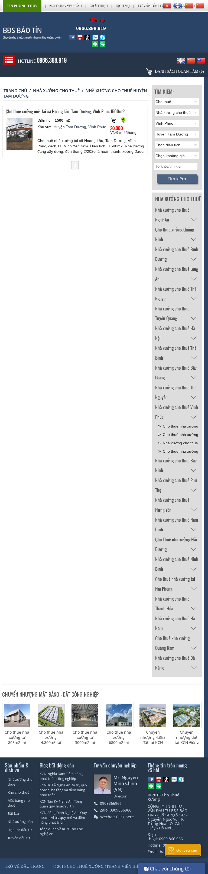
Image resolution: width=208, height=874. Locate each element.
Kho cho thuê (18, 792)
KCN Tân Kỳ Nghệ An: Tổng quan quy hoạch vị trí (61, 804)
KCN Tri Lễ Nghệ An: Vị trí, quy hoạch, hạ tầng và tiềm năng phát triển (63, 790)
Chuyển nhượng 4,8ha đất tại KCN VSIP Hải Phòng (152, 742)
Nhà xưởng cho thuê (56, 90)
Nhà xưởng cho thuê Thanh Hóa (172, 599)
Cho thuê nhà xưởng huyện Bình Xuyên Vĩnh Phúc (180, 435)
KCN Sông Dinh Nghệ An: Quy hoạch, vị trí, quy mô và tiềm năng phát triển (63, 817)
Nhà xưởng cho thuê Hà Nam (175, 619)
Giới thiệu (99, 6)
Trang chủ (15, 90)
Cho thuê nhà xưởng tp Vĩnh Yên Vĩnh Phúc (180, 427)
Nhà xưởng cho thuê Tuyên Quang (172, 309)
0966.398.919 (91, 28)
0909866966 (111, 803)
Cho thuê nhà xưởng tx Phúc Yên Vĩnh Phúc (180, 452)
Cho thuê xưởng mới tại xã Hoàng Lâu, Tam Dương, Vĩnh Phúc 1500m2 (65, 111)
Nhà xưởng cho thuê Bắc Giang (176, 369)
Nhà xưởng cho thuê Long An (176, 270)
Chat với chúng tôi (169, 868)
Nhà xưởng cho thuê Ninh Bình (176, 560)
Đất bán (14, 813)
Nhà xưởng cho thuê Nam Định (176, 521)
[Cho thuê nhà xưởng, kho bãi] (27, 32)
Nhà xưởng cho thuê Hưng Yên (172, 501)
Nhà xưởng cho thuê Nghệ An (172, 211)
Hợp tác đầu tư (20, 829)
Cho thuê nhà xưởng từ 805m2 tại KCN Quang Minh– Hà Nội (17, 742)
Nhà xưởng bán (20, 821)
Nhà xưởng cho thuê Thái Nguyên (176, 290)
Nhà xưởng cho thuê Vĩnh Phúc (176, 408)
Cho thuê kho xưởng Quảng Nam (172, 639)
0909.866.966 (171, 838)
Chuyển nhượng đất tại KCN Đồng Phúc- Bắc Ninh (187, 742)
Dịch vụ (123, 6)
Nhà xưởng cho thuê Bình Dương (176, 250)
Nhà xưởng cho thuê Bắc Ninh (176, 461)
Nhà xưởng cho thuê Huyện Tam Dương (180, 444)
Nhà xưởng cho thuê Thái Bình (176, 349)
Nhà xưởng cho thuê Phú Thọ (176, 481)
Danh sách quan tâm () (179, 71)
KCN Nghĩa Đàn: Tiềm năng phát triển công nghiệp (61, 776)
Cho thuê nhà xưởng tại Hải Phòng (175, 580)
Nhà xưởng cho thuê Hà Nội (175, 329)
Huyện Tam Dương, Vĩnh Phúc (80, 127)
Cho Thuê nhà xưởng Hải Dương (176, 540)
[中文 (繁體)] (200, 5)
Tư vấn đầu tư (151, 6)
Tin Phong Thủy (22, 6)
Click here (125, 816)
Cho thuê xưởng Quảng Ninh (174, 230)
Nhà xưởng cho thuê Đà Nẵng (175, 659)
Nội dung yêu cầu (65, 6)
